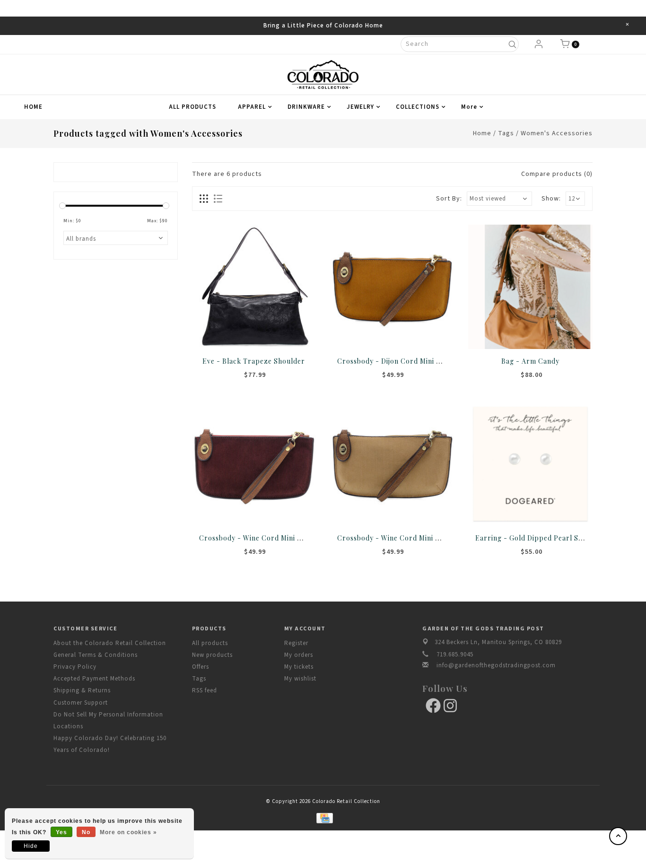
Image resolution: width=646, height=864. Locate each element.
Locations (68, 726)
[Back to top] (618, 836)
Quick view (285, 332)
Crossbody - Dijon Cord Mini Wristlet (400, 361)
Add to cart (222, 332)
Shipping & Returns (82, 690)
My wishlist (300, 678)
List (217, 198)
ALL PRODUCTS (192, 107)
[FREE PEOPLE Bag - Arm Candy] (530, 287)
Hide (31, 846)
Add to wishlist (243, 332)
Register (296, 643)
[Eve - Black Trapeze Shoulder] (254, 287)
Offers (200, 667)
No (86, 832)
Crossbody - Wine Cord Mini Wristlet (261, 537)
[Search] (512, 44)
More (469, 107)
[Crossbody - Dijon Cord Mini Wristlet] (392, 287)
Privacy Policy (74, 667)
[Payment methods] (322, 817)
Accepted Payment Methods (94, 678)
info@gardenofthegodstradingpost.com (496, 665)
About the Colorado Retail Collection (109, 643)
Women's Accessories (557, 133)
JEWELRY (360, 107)
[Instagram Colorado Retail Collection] (450, 705)
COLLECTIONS (417, 107)
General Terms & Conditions (95, 655)
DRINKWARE (306, 107)
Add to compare (264, 332)
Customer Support (80, 702)
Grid (204, 198)
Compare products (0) (557, 174)
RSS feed (204, 690)
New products (212, 655)
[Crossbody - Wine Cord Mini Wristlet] (254, 463)
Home (33, 107)
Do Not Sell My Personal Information (108, 714)
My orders (298, 655)
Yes (61, 832)
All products (210, 643)
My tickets (299, 667)
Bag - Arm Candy (530, 361)
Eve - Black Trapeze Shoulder (253, 361)
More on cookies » (128, 832)
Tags (506, 133)
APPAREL (252, 107)
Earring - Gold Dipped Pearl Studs (534, 537)
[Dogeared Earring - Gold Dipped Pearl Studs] (530, 463)
